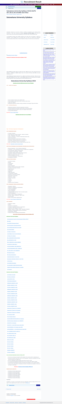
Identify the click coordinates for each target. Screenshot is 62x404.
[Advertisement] (31, 402)
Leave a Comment (9, 14)
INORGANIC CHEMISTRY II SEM (12, 295)
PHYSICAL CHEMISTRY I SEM (12, 306)
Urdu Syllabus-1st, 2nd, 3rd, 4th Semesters (14, 233)
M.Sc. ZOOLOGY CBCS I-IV (11, 335)
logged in (12, 395)
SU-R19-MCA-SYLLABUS (11, 274)
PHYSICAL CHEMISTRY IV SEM (12, 287)
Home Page (52, 44)
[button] (53, 4)
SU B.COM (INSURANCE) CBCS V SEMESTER (14, 248)
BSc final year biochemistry (11, 254)
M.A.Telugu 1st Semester (11, 276)
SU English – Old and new (11, 231)
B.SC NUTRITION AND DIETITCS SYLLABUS (14, 227)
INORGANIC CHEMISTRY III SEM (12, 289)
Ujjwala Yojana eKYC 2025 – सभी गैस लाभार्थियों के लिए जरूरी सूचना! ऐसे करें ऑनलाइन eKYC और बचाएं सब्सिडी (49, 55)
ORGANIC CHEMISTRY (10, 350)
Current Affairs (52, 39)
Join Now (39, 8)
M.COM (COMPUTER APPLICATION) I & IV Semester (15, 318)
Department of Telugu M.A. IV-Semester (13, 312)
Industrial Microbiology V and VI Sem (13, 256)
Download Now (38, 6)
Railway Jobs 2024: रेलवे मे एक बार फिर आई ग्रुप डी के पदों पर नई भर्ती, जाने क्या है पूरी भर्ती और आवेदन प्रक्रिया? (49, 68)
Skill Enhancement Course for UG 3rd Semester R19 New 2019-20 (17, 219)
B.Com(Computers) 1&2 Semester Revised (14, 225)
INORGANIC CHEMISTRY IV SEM (12, 283)
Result (45, 37)
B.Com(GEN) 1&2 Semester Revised (13, 223)
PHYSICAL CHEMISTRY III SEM (12, 293)
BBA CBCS (9, 221)
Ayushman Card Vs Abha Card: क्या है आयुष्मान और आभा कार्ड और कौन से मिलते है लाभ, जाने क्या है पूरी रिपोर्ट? (49, 72)
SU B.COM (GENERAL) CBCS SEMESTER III (14, 246)
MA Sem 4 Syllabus (10, 341)
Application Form (46, 44)
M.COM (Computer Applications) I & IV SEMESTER (15, 320)
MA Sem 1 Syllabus (10, 348)
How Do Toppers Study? (14, 112)
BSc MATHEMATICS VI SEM (11, 240)
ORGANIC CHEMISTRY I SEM (11, 304)
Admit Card (52, 37)
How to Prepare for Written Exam (16, 199)
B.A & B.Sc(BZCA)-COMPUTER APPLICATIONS (14, 265)
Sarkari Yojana (46, 39)
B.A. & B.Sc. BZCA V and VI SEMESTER (13, 250)
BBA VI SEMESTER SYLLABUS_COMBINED (14, 242)
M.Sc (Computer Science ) (11, 316)
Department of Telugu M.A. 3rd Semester (13, 310)
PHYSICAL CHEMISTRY (11, 352)
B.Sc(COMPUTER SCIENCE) (11, 263)
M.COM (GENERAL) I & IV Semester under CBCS (15, 327)
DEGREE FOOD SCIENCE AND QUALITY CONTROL (15, 267)
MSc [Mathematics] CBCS (11, 337)
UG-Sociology (9, 269)
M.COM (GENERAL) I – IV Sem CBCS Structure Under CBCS (16, 329)
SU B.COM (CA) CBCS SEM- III (12, 244)
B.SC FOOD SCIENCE (10, 229)
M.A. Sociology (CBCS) (11, 314)
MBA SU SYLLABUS (10, 339)
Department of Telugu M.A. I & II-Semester (14, 308)
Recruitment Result (32, 2)
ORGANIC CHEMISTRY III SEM (12, 291)
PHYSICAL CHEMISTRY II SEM (12, 299)
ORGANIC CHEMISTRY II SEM (12, 297)
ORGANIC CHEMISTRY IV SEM (12, 285)
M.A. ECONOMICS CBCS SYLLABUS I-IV (13, 331)
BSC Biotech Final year (11, 252)
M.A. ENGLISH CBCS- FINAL (11, 333)
